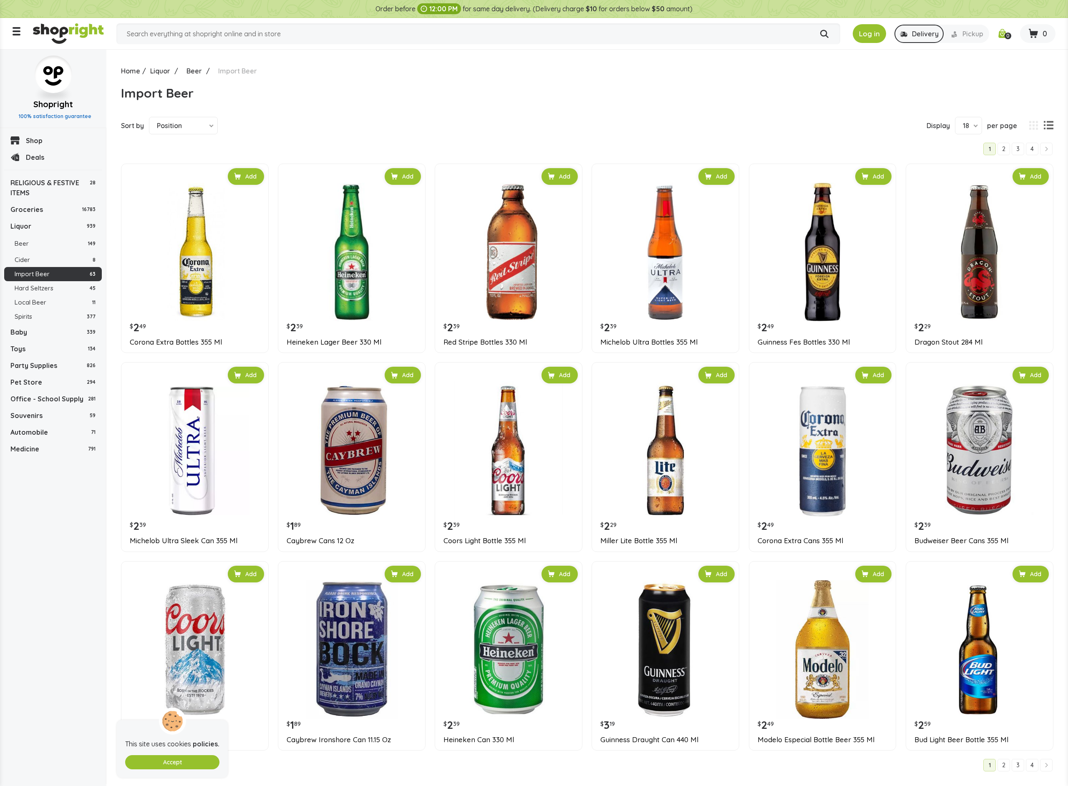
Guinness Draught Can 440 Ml (649, 740)
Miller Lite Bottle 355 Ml (638, 541)
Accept (172, 762)
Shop (34, 140)
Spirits (55, 316)
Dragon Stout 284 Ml (948, 342)
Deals (35, 157)
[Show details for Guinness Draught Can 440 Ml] (665, 649)
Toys (53, 349)
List (1048, 125)
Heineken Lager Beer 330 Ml (334, 342)
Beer (55, 243)
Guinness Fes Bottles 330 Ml (804, 342)
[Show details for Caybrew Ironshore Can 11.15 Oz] (351, 649)
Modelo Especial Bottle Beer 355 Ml (816, 740)
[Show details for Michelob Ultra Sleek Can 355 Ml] (195, 450)
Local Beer (55, 302)
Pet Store (53, 382)
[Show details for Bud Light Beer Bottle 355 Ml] (979, 649)
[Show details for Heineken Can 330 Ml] (508, 649)
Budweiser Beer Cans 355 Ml (961, 541)
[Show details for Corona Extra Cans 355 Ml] (822, 450)
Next (1046, 149)
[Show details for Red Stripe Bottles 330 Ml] (508, 252)
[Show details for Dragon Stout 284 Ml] (979, 252)
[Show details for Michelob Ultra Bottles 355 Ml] (665, 252)
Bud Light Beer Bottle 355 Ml (961, 740)
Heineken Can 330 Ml (478, 740)
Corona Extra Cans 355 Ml (800, 541)
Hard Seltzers (55, 288)
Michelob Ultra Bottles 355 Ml (649, 342)
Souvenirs (53, 415)
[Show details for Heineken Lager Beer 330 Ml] (351, 252)
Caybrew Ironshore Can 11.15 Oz (339, 740)
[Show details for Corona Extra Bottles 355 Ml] (195, 252)
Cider (55, 260)
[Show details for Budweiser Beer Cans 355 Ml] (979, 450)
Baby (53, 332)
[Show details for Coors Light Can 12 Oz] (195, 649)
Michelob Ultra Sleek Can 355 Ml (183, 541)
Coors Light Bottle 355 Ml (484, 541)
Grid (1033, 125)
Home (130, 71)
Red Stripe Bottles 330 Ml (485, 342)
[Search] (824, 34)
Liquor (53, 226)
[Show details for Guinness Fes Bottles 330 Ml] (822, 252)
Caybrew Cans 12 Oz (320, 541)
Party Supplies (53, 365)
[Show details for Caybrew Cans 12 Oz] (351, 450)
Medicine (53, 449)
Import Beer (55, 274)
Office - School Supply (53, 399)
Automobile (53, 432)
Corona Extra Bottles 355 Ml (176, 342)
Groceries (53, 209)
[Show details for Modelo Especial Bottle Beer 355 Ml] (822, 649)
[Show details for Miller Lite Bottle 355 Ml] (665, 450)
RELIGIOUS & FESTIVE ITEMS (53, 188)
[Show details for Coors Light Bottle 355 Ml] (508, 450)
